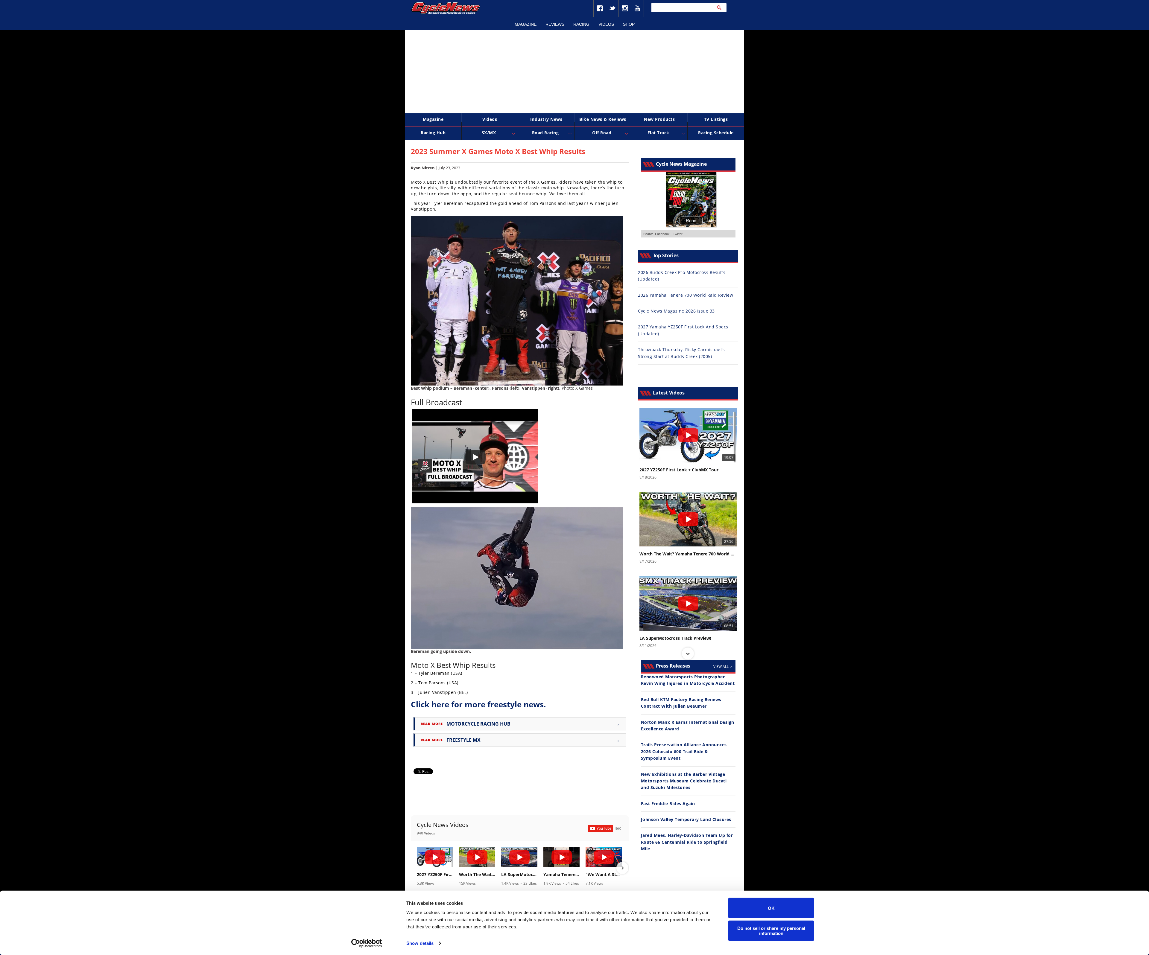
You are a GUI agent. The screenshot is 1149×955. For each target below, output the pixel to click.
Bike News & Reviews (602, 119)
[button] (417, 868)
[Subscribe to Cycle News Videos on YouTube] (605, 828)
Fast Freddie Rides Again (668, 803)
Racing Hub (433, 132)
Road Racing (545, 132)
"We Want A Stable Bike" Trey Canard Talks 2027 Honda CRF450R (604, 874)
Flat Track (658, 132)
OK (771, 907)
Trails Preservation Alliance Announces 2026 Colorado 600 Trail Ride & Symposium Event (684, 751)
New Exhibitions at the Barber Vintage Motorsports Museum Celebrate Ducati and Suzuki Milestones (684, 780)
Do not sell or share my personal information (771, 930)
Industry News (546, 119)
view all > (722, 666)
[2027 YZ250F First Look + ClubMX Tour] (435, 857)
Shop (629, 24)
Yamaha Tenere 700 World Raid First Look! (561, 874)
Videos (606, 24)
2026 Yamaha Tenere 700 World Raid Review (685, 295)
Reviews (554, 24)
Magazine (525, 24)
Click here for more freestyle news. (478, 704)
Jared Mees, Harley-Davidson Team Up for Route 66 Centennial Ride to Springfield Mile (687, 842)
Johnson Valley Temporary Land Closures (686, 819)
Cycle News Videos (443, 825)
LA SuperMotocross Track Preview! (519, 874)
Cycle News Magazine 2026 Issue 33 (676, 311)
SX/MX (489, 132)
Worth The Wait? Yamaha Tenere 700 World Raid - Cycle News (477, 874)
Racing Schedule (716, 132)
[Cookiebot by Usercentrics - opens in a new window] (367, 943)
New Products (659, 119)
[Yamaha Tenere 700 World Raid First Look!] (561, 857)
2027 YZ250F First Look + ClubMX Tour (435, 874)
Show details (420, 943)
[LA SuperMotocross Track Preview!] (519, 857)
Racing (581, 24)
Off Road (601, 132)
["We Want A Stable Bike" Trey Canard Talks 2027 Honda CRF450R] (604, 857)
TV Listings (716, 119)
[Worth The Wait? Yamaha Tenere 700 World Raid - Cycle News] (477, 857)
